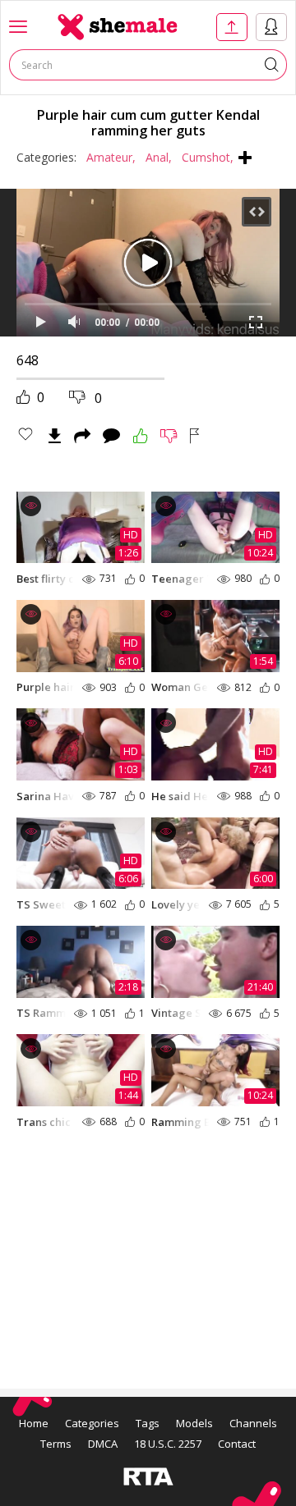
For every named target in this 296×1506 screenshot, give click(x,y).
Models (194, 1423)
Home (34, 1423)
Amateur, (111, 157)
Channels (253, 1423)
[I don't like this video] (169, 435)
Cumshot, (208, 157)
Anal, (159, 157)
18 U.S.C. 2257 (167, 1443)
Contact (237, 1443)
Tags (148, 1423)
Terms (56, 1443)
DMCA (103, 1443)
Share (82, 435)
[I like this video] (140, 435)
